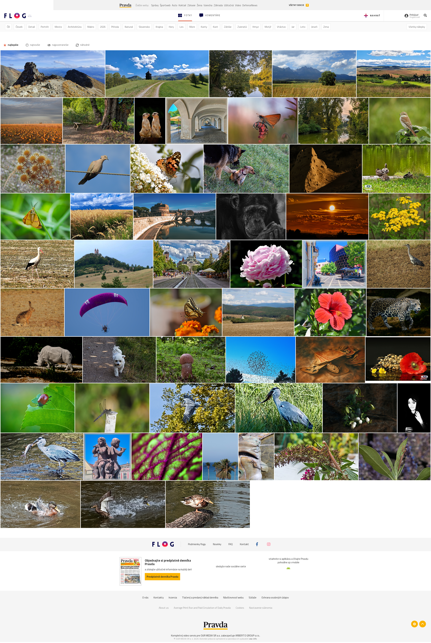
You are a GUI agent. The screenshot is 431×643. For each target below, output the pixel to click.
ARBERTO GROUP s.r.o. (247, 635)
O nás (145, 597)
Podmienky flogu (197, 544)
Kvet (215, 27)
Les (182, 27)
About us (164, 608)
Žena (199, 5)
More (192, 27)
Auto (174, 5)
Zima (326, 27)
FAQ (230, 544)
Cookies (240, 608)
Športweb (165, 5)
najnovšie (34, 45)
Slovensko (144, 27)
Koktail (182, 5)
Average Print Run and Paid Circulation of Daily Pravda (202, 608)
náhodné (85, 45)
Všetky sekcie (297, 5)
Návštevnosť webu (233, 597)
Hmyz (256, 27)
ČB (8, 27)
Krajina (159, 27)
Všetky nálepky (417, 27)
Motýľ (268, 27)
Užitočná (229, 5)
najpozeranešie (60, 45)
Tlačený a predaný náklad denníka (200, 597)
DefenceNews (249, 5)
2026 (102, 27)
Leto (302, 27)
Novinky (217, 544)
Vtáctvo (281, 27)
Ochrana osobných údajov (275, 597)
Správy (155, 5)
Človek (19, 27)
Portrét (45, 27)
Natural (129, 27)
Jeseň (314, 27)
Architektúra (74, 27)
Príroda (115, 27)
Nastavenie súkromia (260, 608)
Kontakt (244, 544)
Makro (90, 27)
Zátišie (227, 27)
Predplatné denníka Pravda (162, 577)
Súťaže (252, 597)
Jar (293, 27)
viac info (253, 638)
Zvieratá (242, 27)
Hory (171, 27)
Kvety (204, 27)
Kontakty (159, 597)
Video (238, 5)
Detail (31, 27)
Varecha (208, 5)
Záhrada (218, 5)
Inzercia (173, 597)
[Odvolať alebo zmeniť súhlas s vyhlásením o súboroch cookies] (414, 624)
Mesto (58, 27)
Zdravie (191, 5)
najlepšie (12, 45)
